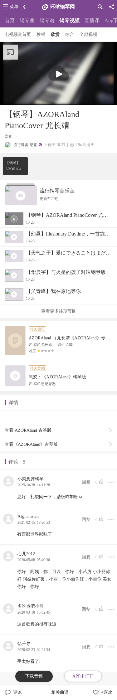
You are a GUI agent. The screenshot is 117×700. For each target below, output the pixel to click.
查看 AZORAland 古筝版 (28, 430)
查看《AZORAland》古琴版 (31, 444)
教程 (41, 34)
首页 (10, 20)
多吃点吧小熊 (30, 606)
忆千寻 (24, 643)
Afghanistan (28, 516)
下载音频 (34, 676)
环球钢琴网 (62, 6)
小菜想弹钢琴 (30, 479)
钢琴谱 (47, 20)
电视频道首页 (18, 34)
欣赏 (55, 34)
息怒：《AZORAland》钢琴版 (57, 377)
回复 (86, 482)
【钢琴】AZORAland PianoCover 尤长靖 (15, 166)
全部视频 (88, 34)
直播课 (92, 20)
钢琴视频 (70, 20)
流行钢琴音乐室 (57, 190)
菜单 (14, 6)
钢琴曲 (27, 20)
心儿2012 (26, 554)
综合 (69, 34)
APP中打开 (83, 676)
